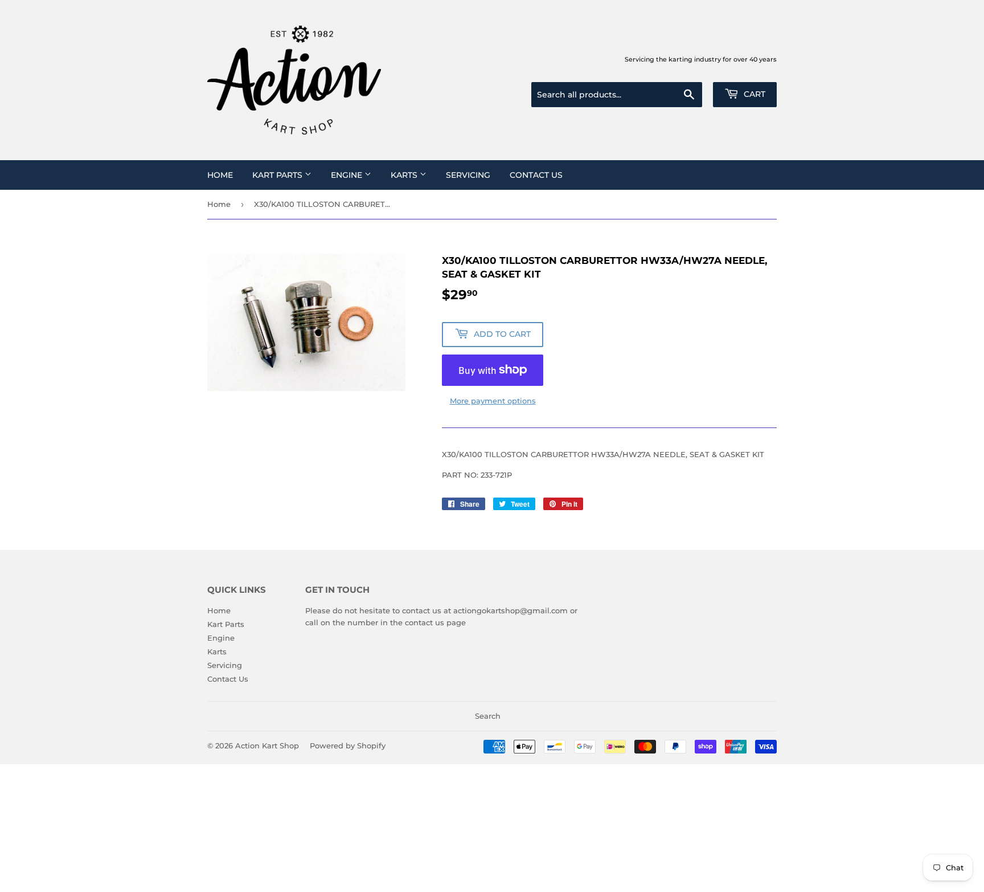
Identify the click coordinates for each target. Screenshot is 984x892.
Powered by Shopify (348, 745)
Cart (753, 94)
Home (220, 175)
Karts (405, 175)
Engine (347, 175)
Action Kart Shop (267, 745)
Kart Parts (278, 175)
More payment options (493, 400)
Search (488, 715)
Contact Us (536, 175)
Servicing (468, 175)
